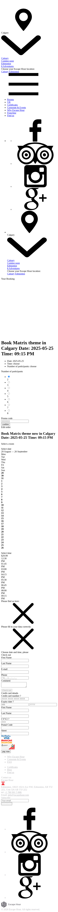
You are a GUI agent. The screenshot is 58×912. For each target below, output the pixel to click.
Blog (9, 769)
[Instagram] (35, 186)
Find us (10, 115)
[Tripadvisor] (35, 163)
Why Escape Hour (16, 110)
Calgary (5, 71)
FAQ (9, 762)
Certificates (12, 105)
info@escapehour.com (18, 795)
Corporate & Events (16, 107)
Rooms (10, 99)
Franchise (11, 113)
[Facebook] (35, 141)
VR (9, 102)
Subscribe (6, 804)
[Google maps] (35, 209)
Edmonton (14, 71)
